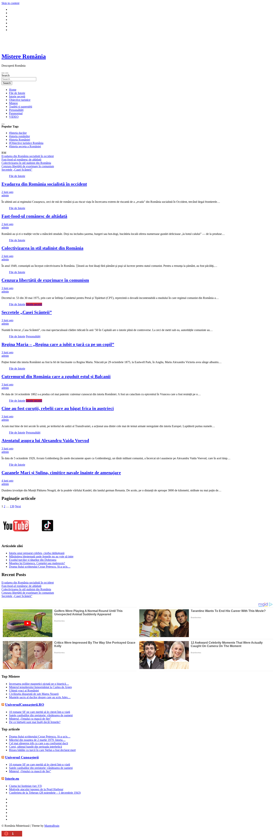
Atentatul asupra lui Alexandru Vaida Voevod (45, 440)
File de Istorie (17, 93)
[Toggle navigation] (3, 73)
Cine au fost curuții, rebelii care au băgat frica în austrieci (58, 408)
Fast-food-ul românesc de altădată (34, 216)
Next (18, 506)
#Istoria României (19, 139)
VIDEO (14, 116)
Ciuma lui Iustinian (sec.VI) (25, 785)
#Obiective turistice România (26, 143)
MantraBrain (51, 825)
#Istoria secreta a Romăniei (25, 146)
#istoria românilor (19, 136)
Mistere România (24, 56)
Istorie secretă (17, 96)
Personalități (16, 110)
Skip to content (10, 3)
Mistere (13, 103)
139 (12, 506)
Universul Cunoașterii (22, 757)
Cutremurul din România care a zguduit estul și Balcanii (56, 376)
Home (12, 89)
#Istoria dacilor (18, 132)
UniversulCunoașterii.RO (24, 705)
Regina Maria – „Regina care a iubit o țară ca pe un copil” (58, 344)
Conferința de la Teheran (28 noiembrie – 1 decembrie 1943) (45, 792)
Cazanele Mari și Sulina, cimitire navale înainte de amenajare (61, 472)
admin (5, 195)
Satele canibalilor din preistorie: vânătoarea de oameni (41, 715)
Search (6, 75)
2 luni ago (7, 192)
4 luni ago (7, 480)
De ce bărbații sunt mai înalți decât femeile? (34, 722)
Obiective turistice (19, 99)
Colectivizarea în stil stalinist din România (42, 248)
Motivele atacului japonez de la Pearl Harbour (36, 789)
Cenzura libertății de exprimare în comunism (45, 280)
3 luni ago (7, 288)
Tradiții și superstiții (20, 106)
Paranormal (16, 113)
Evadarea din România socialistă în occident (44, 184)
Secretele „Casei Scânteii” (27, 312)
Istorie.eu (12, 779)
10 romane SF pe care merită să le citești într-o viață (39, 712)
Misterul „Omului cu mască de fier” (30, 718)
